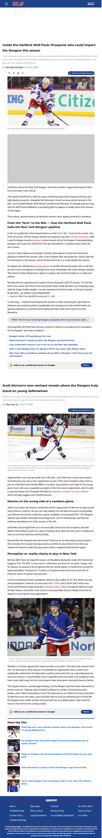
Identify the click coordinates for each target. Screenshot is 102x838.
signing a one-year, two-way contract (70, 491)
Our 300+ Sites (85, 806)
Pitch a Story (36, 811)
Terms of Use (84, 811)
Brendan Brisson (42, 266)
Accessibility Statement (62, 815)
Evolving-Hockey (52, 587)
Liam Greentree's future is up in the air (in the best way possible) (43, 344)
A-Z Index (82, 815)
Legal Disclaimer (38, 815)
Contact (54, 806)
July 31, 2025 (49, 296)
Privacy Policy (57, 811)
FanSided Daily (17, 811)
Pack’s (60, 233)
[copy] (22, 73)
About (13, 806)
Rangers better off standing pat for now (30, 336)
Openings (35, 806)
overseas (36, 240)
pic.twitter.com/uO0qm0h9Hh (35, 293)
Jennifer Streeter (14, 67)
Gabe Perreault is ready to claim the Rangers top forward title (41, 340)
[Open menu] (6, 3)
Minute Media (16, 827)
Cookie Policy (16, 815)
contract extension (79, 236)
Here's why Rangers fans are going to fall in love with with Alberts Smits (47, 349)
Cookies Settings (18, 820)
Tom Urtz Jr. (12, 404)
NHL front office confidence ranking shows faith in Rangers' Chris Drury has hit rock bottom (50, 354)
